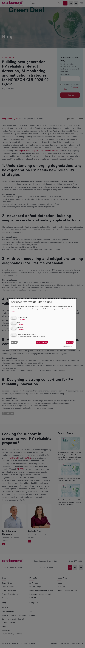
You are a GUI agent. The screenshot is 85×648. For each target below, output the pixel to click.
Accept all (69, 342)
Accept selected (41, 342)
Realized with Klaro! (68, 346)
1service (20, 324)
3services (21, 319)
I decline (14, 342)
